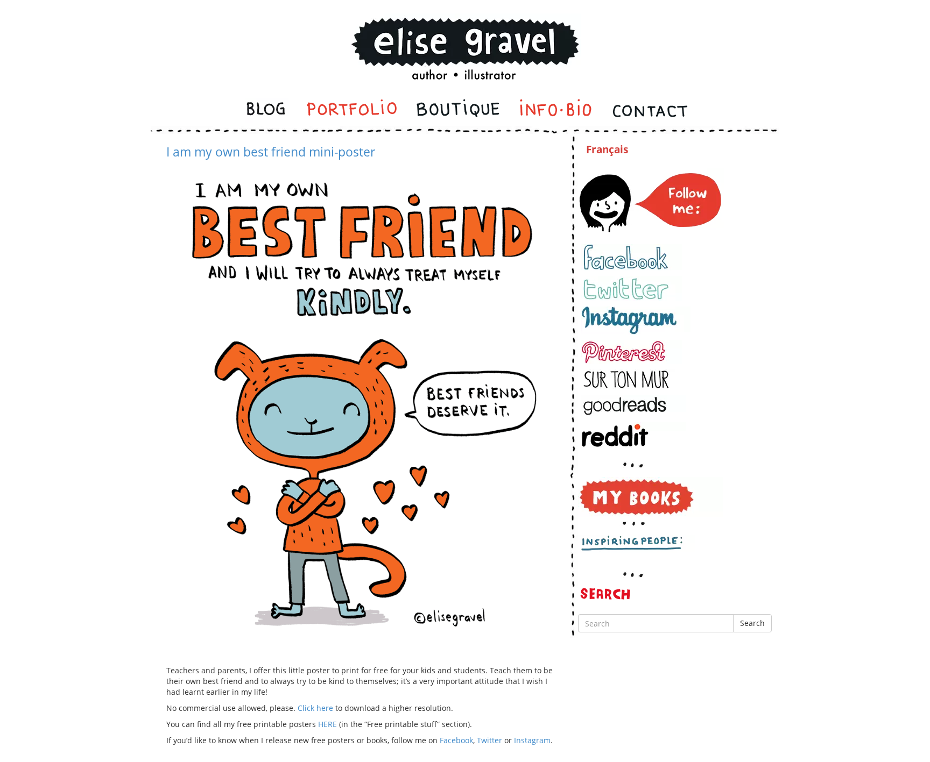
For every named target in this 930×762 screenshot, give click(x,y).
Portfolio (352, 110)
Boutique (458, 110)
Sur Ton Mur (631, 379)
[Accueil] (465, 34)
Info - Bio (556, 110)
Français (607, 149)
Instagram (532, 740)
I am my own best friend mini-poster (270, 151)
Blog (267, 110)
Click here (315, 708)
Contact (649, 110)
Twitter (489, 740)
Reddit (633, 435)
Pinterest (631, 352)
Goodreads (633, 406)
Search (752, 623)
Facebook (456, 740)
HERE (327, 724)
